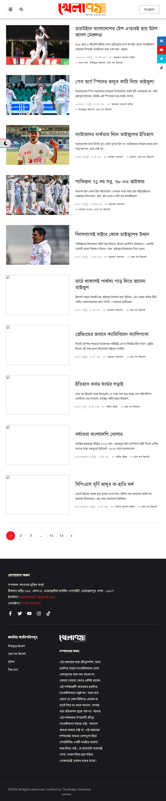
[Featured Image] (37, 45)
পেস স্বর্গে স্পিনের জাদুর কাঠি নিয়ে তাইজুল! (114, 82)
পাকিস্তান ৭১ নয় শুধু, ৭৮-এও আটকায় (110, 182)
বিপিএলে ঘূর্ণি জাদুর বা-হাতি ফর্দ (104, 484)
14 (61, 536)
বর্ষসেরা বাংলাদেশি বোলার (99, 434)
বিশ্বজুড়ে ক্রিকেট (16, 646)
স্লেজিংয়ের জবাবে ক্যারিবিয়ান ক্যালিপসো (112, 334)
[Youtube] (29, 613)
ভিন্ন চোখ (13, 669)
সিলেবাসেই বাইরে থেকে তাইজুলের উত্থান (112, 234)
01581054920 (31, 603)
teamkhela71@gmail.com (37, 597)
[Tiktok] (48, 613)
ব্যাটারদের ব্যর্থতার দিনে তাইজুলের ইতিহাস (114, 134)
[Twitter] (20, 613)
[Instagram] (39, 613)
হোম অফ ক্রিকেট (17, 654)
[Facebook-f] (10, 613)
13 (51, 536)
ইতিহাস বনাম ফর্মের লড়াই (99, 384)
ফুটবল (11, 662)
